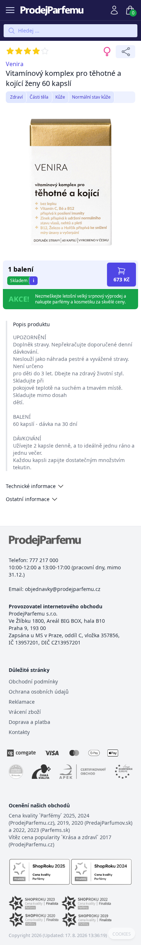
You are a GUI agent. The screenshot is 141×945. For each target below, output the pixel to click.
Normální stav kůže (91, 97)
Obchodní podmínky (33, 681)
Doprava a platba (29, 722)
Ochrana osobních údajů (39, 691)
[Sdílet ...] (125, 52)
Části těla (39, 97)
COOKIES (121, 934)
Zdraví (16, 97)
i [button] (33, 280)
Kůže (60, 97)
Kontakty (19, 732)
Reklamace (22, 701)
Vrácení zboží (25, 711)
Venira (15, 64)
